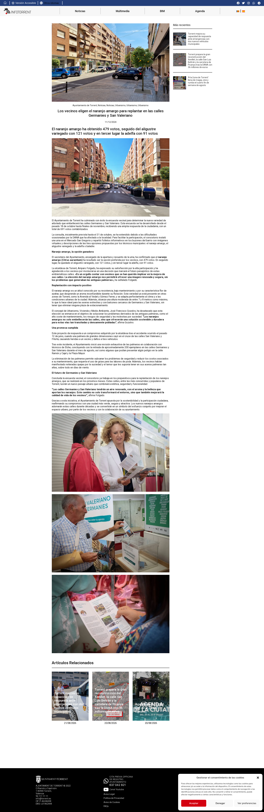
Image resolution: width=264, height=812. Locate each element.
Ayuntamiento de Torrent (85, 105)
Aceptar (193, 803)
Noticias (80, 11)
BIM (162, 11)
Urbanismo (120, 105)
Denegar (220, 803)
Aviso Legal (109, 794)
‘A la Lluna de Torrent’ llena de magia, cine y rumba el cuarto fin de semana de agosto (198, 81)
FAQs (106, 806)
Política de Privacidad (114, 798)
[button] (257, 777)
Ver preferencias (247, 803)
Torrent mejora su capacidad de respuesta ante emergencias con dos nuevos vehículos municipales (69, 702)
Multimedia (122, 11)
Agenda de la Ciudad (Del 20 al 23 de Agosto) (149, 707)
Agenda (200, 11)
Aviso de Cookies (112, 802)
